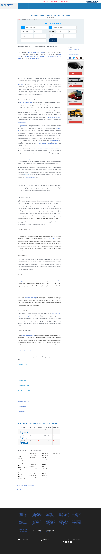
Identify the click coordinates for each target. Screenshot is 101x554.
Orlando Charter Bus (36, 519)
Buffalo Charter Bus (36, 522)
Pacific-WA (43, 457)
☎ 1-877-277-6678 (92, 1)
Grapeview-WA (33, 471)
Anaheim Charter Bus (49, 521)
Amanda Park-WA (21, 478)
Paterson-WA (44, 477)
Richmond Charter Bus (63, 514)
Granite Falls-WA (33, 468)
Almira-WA (20, 476)
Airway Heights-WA (22, 463)
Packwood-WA (44, 459)
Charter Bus (27, 177)
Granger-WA (32, 466)
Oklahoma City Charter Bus (51, 527)
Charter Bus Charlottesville (23, 369)
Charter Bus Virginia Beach (23, 385)
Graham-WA (32, 457)
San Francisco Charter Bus (64, 525)
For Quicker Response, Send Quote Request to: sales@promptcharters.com (58, 1)
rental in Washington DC (56, 313)
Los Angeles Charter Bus (37, 514)
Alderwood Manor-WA (22, 467)
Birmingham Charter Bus (50, 516)
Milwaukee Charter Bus (76, 522)
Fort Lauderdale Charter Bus (64, 516)
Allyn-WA (20, 474)
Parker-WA (43, 466)
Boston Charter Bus (62, 520)
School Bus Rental (22, 515)
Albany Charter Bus (49, 523)
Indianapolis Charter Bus (63, 521)
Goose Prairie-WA (33, 455)
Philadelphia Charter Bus (76, 521)
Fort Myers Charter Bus (36, 515)
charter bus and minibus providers (35, 52)
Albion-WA (20, 465)
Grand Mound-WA (33, 462)
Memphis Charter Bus (36, 521)
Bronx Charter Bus (35, 524)
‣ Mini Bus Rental (49, 532)
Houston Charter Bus (63, 527)
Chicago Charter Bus (49, 513)
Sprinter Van (21, 521)
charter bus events (34, 58)
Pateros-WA (44, 475)
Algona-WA (20, 472)
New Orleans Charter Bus (77, 516)
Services (44, 5)
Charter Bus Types (22, 513)
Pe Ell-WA (43, 480)
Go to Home (20, 489)
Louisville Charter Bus (50, 525)
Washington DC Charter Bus (64, 513)
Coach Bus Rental (22, 516)
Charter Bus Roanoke (22, 364)
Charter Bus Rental (76, 539)
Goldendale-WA (33, 453)
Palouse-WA (44, 464)
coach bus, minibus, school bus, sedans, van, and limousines (44, 148)
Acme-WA (20, 454)
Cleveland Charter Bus (76, 520)
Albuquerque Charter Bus (50, 520)
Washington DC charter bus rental (30, 297)
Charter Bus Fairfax (22, 380)
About (33, 5)
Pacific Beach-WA (45, 455)
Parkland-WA (44, 468)
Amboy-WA (20, 481)
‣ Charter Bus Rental (49, 531)
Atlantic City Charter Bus (50, 517)
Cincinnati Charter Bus (36, 513)
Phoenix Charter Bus (49, 524)
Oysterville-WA (44, 453)
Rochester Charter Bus (76, 513)
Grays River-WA (33, 475)
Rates (65, 5)
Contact (96, 5)
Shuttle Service (21, 519)
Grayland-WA (32, 473)
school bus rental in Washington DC (28, 335)
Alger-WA (20, 469)
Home (23, 5)
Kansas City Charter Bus (36, 520)
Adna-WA (20, 458)
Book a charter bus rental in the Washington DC (49, 143)
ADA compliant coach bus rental (53, 117)
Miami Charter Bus (35, 527)
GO (53, 40)
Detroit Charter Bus (35, 523)
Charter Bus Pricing (22, 514)
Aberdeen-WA (56, 453)
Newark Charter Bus (62, 522)
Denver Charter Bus (36, 525)
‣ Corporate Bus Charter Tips (37, 532)
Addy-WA (20, 456)
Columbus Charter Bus (76, 523)
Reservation (85, 5)
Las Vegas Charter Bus (50, 514)
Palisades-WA (44, 462)
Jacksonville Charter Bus (36, 517)
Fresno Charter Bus (49, 515)
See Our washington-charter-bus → (24, 483)
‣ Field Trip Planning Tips (37, 531)
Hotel (75, 5)
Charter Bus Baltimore (22, 396)
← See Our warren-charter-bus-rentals (25, 485)
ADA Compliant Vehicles (23, 529)
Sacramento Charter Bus (63, 519)
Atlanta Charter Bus (35, 516)
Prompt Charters (21, 84)
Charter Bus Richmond (23, 375)
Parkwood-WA (44, 471)
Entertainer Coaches (22, 528)
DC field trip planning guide (52, 238)
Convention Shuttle (22, 527)
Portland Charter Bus (76, 519)
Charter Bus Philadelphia (23, 401)
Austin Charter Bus (49, 519)
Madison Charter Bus (76, 517)
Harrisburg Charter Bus (63, 517)
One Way (53, 31)
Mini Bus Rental (22, 517)
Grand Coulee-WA (33, 459)
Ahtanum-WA (20, 460)
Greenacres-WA (33, 480)
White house (50, 136)
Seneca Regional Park (35, 187)
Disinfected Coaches (23, 531)
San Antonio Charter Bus (50, 522)
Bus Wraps (21, 522)
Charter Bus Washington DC (24, 390)
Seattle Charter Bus (62, 524)
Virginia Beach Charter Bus (64, 523)
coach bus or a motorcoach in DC (26, 102)
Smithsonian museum (54, 140)
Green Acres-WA (33, 477)
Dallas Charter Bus (75, 515)
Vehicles (54, 5)
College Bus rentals (22, 525)
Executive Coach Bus (23, 523)
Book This (71, 73)
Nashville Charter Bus (76, 514)
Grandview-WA (33, 464)
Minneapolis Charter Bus (63, 515)
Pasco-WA (43, 473)
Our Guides (21, 532)
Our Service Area (22, 520)
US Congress (43, 136)
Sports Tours (21, 524)
